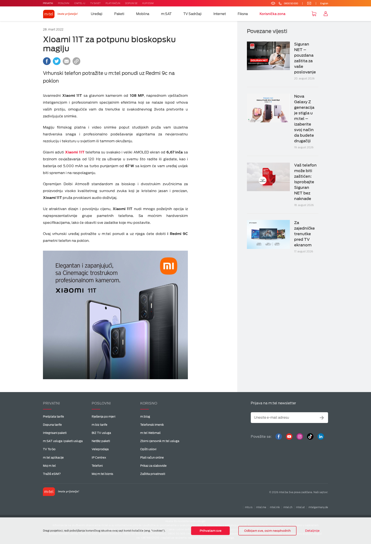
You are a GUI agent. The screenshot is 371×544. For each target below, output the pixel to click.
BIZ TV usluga (101, 433)
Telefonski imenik (152, 424)
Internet (219, 14)
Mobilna (142, 14)
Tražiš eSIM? (52, 474)
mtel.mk (275, 507)
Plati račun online (152, 457)
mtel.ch (287, 507)
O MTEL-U (79, 3)
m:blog (145, 416)
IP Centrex (99, 457)
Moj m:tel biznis (102, 474)
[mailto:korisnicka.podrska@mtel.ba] (306, 3)
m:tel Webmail (150, 433)
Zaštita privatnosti (152, 474)
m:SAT (166, 14)
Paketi (119, 14)
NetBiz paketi (101, 441)
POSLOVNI (63, 3)
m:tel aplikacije (53, 457)
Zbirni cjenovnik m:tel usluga (159, 441)
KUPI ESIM (148, 3)
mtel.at (300, 507)
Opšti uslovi (148, 449)
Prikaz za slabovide (153, 465)
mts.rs (248, 507)
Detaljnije (312, 530)
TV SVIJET (95, 3)
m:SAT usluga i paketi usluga (63, 441)
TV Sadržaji (192, 14)
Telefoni (97, 465)
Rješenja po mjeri (103, 416)
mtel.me (261, 507)
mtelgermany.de (318, 507)
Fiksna (243, 14)
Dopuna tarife (52, 424)
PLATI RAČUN (113, 3)
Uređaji (96, 14)
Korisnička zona (273, 14)
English (324, 3)
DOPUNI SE (131, 3)
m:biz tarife (99, 424)
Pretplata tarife (53, 416)
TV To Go (49, 449)
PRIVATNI (48, 3)
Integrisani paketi (55, 433)
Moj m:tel (49, 465)
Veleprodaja (100, 449)
